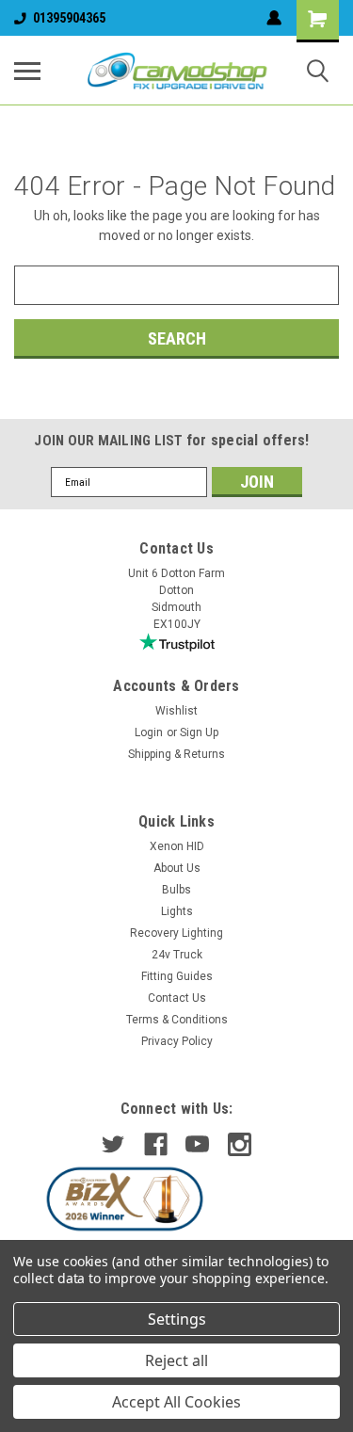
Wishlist (176, 710)
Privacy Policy (177, 1041)
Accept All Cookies (176, 1402)
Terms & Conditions (177, 1019)
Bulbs (176, 889)
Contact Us (177, 998)
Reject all (176, 1360)
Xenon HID (177, 846)
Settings (177, 1319)
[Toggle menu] (27, 70)
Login (149, 732)
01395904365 (69, 17)
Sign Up (199, 732)
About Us (177, 868)
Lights (177, 911)
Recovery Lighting (176, 933)
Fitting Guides (177, 976)
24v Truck (177, 954)
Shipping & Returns (176, 754)
